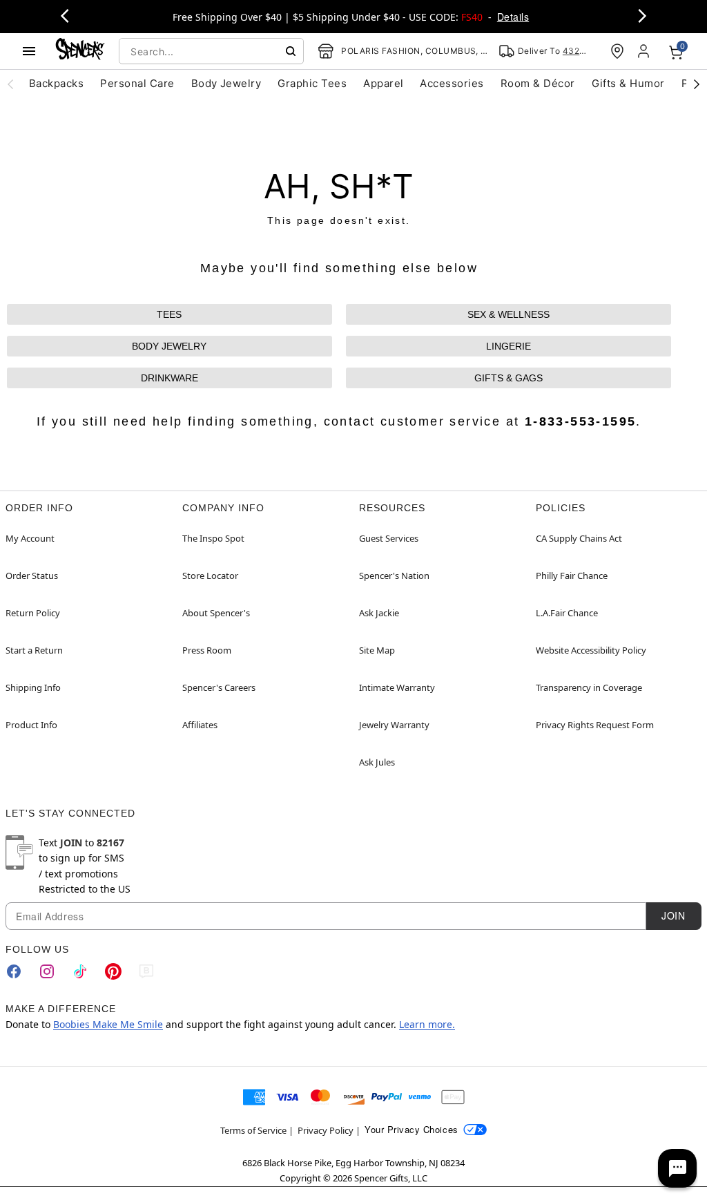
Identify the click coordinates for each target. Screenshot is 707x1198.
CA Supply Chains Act (579, 538)
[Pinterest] (113, 971)
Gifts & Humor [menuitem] (628, 83)
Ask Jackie (379, 613)
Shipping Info (33, 687)
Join (673, 915)
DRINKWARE (169, 377)
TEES (169, 314)
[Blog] (146, 971)
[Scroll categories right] (696, 84)
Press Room (206, 650)
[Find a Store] (617, 51)
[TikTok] (80, 971)
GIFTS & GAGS (508, 377)
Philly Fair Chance (572, 575)
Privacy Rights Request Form (595, 725)
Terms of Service (253, 1130)
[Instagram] (47, 971)
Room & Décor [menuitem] (538, 83)
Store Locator (210, 575)
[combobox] (211, 51)
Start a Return (34, 650)
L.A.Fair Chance (567, 613)
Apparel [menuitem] (383, 83)
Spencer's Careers (218, 687)
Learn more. (427, 1024)
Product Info (31, 725)
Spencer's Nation (394, 575)
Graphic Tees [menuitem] (312, 83)
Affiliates (199, 725)
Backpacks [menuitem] (56, 83)
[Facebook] (14, 971)
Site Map (377, 650)
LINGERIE (508, 346)
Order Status (32, 575)
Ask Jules (377, 762)
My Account (30, 538)
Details (513, 16)
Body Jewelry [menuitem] (226, 83)
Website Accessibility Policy (591, 650)
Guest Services (388, 538)
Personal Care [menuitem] (137, 83)
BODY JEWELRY (169, 346)
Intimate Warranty (397, 687)
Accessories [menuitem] (451, 83)
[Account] (644, 51)
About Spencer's (216, 613)
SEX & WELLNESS (508, 314)
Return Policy (33, 613)
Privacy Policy (326, 1130)
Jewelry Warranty (394, 725)
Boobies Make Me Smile (108, 1024)
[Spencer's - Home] (80, 51)
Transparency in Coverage (589, 687)
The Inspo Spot (213, 538)
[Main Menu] (29, 51)
